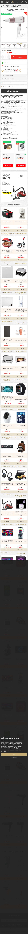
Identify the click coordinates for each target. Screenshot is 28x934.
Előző (1, 27)
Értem (14, 754)
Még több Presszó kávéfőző (21, 233)
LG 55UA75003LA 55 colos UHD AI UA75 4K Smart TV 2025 (7, 542)
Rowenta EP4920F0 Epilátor (21, 340)
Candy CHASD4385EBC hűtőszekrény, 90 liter (7, 340)
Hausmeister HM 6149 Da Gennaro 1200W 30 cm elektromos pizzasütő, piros (7, 252)
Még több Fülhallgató (7, 494)
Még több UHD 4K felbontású (7, 409)
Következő (27, 27)
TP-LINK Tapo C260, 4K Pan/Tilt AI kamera (7, 426)
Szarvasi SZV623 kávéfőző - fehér (21, 222)
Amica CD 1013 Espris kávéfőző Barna (20, 455)
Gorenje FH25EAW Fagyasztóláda (7, 310)
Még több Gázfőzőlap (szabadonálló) (7, 380)
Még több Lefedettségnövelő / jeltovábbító (21, 322)
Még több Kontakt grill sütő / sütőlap (21, 496)
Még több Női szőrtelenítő (21, 351)
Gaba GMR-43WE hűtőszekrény (7, 281)
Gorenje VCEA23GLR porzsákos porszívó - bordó (7, 513)
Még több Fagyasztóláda (7, 321)
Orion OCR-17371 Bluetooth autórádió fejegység (7, 455)
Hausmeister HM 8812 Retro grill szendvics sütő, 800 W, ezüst (21, 281)
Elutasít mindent (14, 757)
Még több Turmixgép (21, 553)
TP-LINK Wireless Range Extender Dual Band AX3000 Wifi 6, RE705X (21, 310)
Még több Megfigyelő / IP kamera (7, 438)
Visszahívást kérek (9, 75)
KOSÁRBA (9, 165)
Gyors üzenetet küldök (9, 78)
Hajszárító (3, 6)
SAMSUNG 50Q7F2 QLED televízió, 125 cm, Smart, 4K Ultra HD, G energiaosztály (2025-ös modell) (7, 398)
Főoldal (2, 5)
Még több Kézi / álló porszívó (21, 263)
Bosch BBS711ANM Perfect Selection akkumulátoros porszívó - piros (20, 252)
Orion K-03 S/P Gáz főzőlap (7, 368)
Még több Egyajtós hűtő (7, 292)
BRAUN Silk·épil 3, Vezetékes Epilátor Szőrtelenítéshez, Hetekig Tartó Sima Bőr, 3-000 (21, 513)
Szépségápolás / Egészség (10, 5)
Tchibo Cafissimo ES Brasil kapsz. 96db (7, 222)
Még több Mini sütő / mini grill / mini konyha (21, 380)
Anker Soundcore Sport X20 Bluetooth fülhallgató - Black (7, 483)
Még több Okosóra (21, 409)
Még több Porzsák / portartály (21, 437)
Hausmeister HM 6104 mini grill (20, 368)
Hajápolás (19, 5)
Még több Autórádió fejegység (7, 466)
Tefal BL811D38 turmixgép (20, 541)
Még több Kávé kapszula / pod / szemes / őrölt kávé (7, 234)
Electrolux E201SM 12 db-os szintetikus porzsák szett (21, 426)
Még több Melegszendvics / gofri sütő (21, 293)
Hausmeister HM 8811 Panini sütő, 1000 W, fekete (21, 483)
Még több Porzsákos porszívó (7, 524)
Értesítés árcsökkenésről (8, 86)
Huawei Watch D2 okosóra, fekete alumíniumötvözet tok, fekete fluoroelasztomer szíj (21, 398)
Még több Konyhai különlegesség (7, 263)
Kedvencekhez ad (7, 83)
